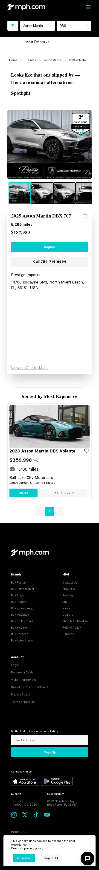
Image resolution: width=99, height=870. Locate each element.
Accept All (24, 858)
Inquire (49, 247)
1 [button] (49, 511)
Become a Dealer (23, 672)
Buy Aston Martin (22, 640)
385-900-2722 (63, 493)
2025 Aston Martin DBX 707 (41, 216)
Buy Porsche (19, 634)
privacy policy (33, 848)
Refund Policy (71, 627)
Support (16, 794)
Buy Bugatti (18, 595)
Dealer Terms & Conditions (29, 687)
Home (13, 60)
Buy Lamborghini (22, 589)
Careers (68, 634)
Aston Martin (52, 60)
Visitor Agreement (23, 679)
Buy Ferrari (18, 582)
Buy (64, 602)
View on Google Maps (29, 368)
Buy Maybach (20, 614)
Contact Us (69, 582)
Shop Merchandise (75, 621)
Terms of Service (23, 702)
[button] (39, 511)
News (66, 608)
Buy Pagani (18, 602)
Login (15, 665)
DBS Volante (77, 60)
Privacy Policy (20, 694)
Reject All (51, 858)
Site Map (68, 595)
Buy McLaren (20, 627)
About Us (68, 589)
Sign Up (50, 752)
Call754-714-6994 (49, 262)
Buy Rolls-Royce (22, 621)
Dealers (67, 614)
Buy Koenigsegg (22, 608)
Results (31, 60)
